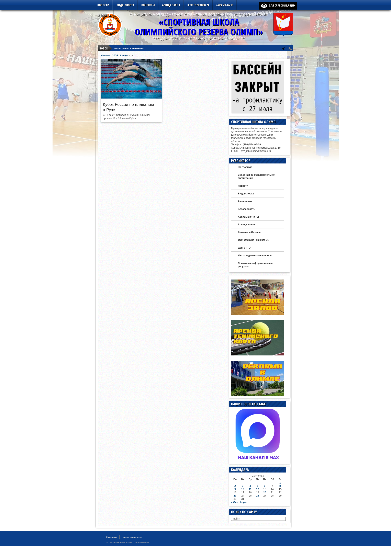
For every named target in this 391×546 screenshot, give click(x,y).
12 (257, 489)
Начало (105, 55)
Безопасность (246, 209)
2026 (115, 55)
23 (235, 495)
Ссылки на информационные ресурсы (255, 265)
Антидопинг (245, 201)
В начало (111, 537)
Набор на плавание (124, 48)
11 (250, 489)
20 (264, 492)
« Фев (234, 502)
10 (242, 489)
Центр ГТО (244, 247)
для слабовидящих (281, 5)
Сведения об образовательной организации (256, 176)
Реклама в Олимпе (249, 232)
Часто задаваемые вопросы (255, 255)
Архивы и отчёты (248, 216)
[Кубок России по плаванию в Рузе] (131, 97)
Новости (103, 5)
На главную (245, 167)
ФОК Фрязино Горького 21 (253, 240)
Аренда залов (171, 5)
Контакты (148, 5)
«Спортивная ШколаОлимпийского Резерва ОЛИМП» (199, 27)
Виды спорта (125, 5)
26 (257, 495)
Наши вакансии (132, 537)
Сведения (103, 15)
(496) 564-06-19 (224, 5)
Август (124, 55)
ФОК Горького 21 (198, 5)
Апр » (243, 502)
